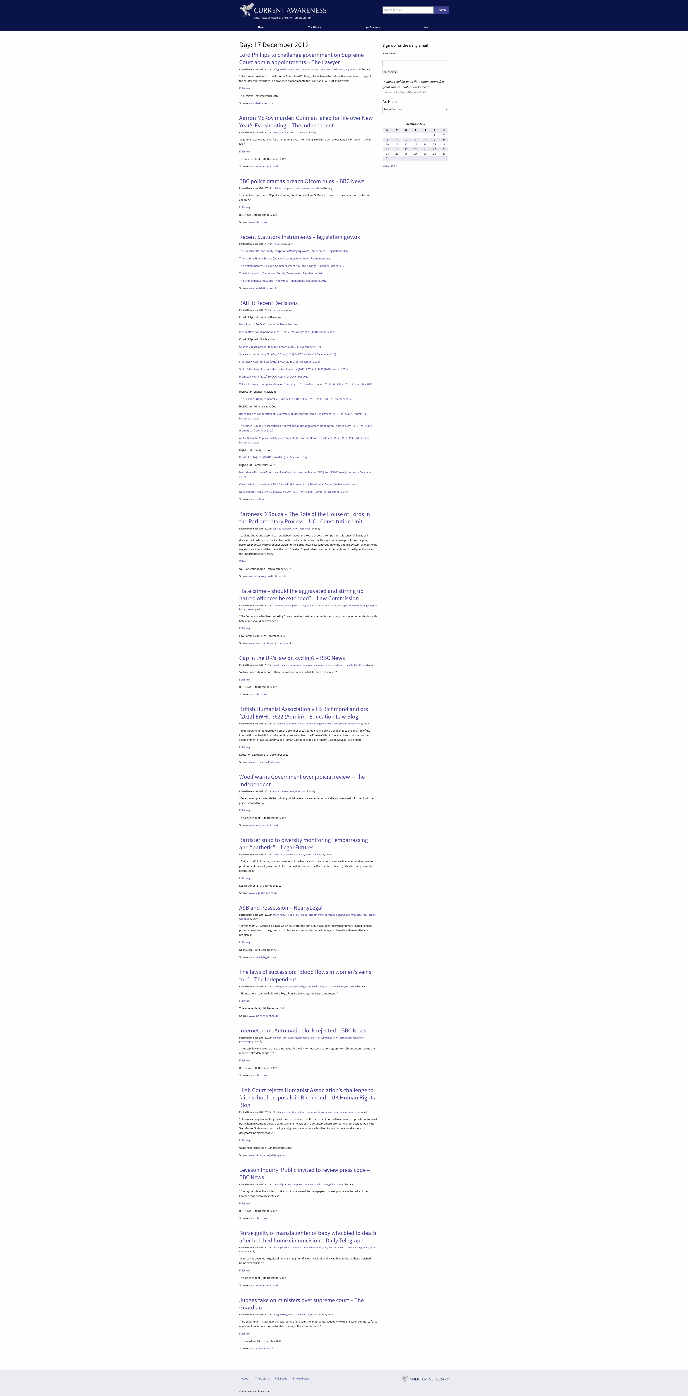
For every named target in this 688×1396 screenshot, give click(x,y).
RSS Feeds (281, 1378)
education (291, 723)
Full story (244, 88)
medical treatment (347, 1247)
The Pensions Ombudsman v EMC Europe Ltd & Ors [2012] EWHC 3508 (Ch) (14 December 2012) (295, 399)
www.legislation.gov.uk (263, 288)
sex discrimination (334, 986)
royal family (317, 986)
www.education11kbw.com (265, 762)
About (261, 27)
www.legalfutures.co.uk (263, 893)
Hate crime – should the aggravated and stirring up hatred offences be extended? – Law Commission (301, 594)
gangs (276, 132)
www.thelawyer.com (261, 103)
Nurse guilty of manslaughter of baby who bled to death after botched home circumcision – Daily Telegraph (307, 1236)
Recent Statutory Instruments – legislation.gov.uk (299, 237)
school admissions (350, 723)
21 (425, 149)
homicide (307, 665)
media (299, 188)
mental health (335, 915)
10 (387, 144)
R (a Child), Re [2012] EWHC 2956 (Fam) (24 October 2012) (273, 457)
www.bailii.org (257, 499)
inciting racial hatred (348, 605)
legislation (278, 244)
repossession (368, 915)
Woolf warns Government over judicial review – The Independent (302, 780)
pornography (246, 1041)
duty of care (329, 1247)
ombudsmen (317, 188)
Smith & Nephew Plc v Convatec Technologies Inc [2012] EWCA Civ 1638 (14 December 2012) (293, 369)
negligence (319, 665)
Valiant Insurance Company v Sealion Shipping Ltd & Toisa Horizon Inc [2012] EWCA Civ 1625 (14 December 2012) (306, 384)
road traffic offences (356, 665)
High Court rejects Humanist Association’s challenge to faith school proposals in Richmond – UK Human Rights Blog (307, 1097)
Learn (427, 27)
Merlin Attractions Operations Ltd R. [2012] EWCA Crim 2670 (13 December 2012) (287, 332)
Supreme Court (353, 69)
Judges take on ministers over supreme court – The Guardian (301, 1303)
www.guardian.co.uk (261, 1348)
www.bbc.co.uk (258, 222)
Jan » (394, 166)
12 (406, 144)
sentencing (301, 132)
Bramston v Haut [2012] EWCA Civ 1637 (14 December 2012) (274, 376)
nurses (242, 1251)
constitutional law (282, 528)
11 (396, 144)
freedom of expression (310, 1037)
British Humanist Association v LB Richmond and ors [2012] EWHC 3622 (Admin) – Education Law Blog (303, 712)
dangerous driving (292, 665)
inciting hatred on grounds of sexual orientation (310, 605)
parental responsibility (352, 1037)
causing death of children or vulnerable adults (297, 1247)
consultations (290, 1037)
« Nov (386, 166)
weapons (244, 918)
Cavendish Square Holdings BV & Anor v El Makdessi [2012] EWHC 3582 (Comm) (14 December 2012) (298, 484)
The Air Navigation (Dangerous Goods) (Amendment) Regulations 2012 (281, 273)
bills (275, 69)
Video (242, 561)
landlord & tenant (297, 915)
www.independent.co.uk (263, 166)
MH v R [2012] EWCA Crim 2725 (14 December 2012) (269, 324)
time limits (301, 791)
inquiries (309, 1184)
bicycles (277, 665)
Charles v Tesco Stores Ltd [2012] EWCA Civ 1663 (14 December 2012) (280, 347)
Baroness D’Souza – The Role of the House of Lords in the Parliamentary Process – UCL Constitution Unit (304, 517)
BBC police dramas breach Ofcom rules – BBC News (301, 181)
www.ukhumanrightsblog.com (267, 1155)
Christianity (279, 723)
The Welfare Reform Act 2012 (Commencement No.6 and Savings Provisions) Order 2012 (291, 266)
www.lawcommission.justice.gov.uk (270, 643)
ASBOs (283, 915)
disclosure (289, 854)
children (277, 188)
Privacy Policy (301, 1378)
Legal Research (372, 27)
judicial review (305, 723)
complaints (289, 188)
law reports (279, 310)
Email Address (390, 53)
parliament (338, 69)
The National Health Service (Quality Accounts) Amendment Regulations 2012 (285, 258)
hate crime (278, 605)
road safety (339, 665)
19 (406, 149)
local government (323, 723)
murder (284, 132)
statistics (317, 854)
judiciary (320, 69)
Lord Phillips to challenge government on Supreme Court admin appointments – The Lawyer (301, 58)
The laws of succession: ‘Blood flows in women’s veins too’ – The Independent (305, 975)
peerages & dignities (299, 986)
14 (425, 144)
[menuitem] (262, 27)
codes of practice (282, 1184)
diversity (300, 854)
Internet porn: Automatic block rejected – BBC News (302, 1030)
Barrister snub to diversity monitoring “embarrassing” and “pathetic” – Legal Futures (305, 843)
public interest (337, 1184)
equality (277, 986)
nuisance (355, 915)
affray (276, 915)
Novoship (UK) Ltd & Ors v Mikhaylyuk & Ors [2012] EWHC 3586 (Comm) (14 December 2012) (293, 492)
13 (415, 144)
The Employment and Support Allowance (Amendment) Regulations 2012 (283, 281)
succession (351, 986)
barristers (278, 854)
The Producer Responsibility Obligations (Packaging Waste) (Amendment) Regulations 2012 (293, 251)
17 (387, 149)
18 (396, 149)
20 (415, 149)
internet (327, 1037)
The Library (314, 27)
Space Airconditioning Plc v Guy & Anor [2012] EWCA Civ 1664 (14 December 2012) (287, 354)
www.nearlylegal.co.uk (262, 957)
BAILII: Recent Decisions (268, 303)
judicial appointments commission (296, 69)
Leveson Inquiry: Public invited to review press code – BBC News (304, 1173)
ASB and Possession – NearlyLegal (280, 907)
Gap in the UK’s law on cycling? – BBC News (292, 658)
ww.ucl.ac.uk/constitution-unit (267, 576)
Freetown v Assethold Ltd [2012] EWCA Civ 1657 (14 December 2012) (279, 362)
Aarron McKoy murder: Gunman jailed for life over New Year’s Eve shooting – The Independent (306, 121)
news (328, 69)
